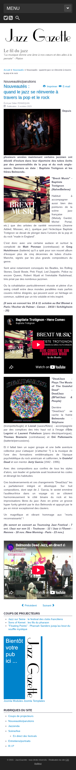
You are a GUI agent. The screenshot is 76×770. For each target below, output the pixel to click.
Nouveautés (18, 70)
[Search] (17, 18)
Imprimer (52, 86)
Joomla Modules (13, 700)
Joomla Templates (34, 700)
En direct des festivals (25, 736)
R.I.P (11, 745)
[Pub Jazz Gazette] (23, 667)
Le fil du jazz (16, 50)
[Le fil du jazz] (38, 35)
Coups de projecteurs (20, 716)
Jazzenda (14, 726)
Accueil (7, 70)
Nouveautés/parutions (21, 721)
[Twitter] (6, 18)
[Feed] (11, 18)
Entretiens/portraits (19, 740)
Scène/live (14, 731)
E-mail (66, 86)
